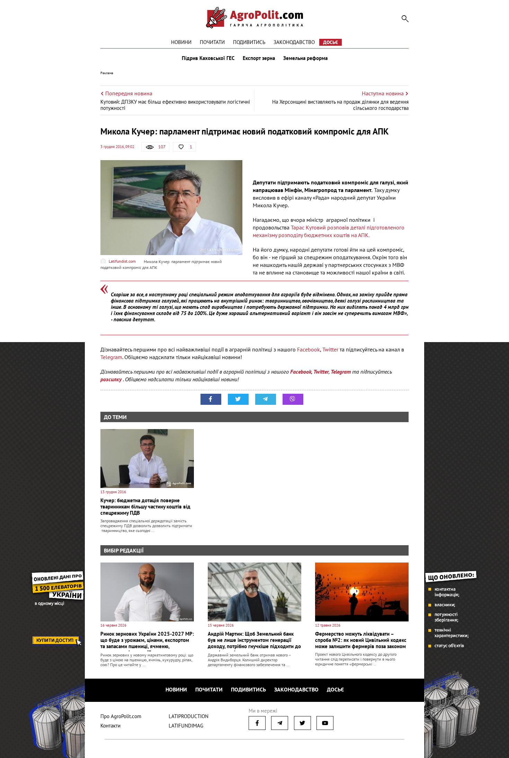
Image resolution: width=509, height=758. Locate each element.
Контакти (110, 725)
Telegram (111, 357)
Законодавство (294, 42)
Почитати (212, 42)
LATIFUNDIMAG (186, 725)
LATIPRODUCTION (188, 716)
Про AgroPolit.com (120, 716)
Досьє (330, 42)
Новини (181, 42)
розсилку (111, 379)
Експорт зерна (259, 58)
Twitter (330, 349)
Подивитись (249, 42)
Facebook (308, 349)
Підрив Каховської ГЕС (208, 58)
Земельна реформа (305, 58)
